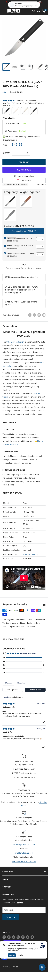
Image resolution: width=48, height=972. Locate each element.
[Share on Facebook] (30, 315)
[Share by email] (44, 315)
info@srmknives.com (24, 853)
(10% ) (24, 231)
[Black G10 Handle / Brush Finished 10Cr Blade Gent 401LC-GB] (33, 111)
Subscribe (10, 917)
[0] (43, 11)
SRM (4, 92)
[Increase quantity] (27, 152)
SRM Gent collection (15, 342)
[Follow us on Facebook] (4, 937)
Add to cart (24, 162)
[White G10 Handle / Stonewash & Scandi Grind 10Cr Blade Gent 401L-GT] (15, 111)
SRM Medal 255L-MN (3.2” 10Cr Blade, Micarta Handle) (21, 246)
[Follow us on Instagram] (18, 937)
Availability (10, 118)
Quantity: (6, 153)
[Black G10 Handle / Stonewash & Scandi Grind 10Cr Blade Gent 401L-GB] (6, 111)
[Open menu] (3, 11)
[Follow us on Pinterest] (23, 937)
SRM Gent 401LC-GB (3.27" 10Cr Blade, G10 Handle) (25, 238)
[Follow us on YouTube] (27, 937)
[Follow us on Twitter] (9, 937)
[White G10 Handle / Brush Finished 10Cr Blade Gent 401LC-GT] (24, 111)
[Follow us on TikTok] (32, 937)
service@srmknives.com (24, 844)
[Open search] (33, 11)
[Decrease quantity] (14, 152)
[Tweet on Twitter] (39, 315)
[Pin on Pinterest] (34, 315)
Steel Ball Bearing (30, 554)
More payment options (24, 176)
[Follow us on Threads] (13, 937)
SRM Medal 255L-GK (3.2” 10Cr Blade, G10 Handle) (21, 253)
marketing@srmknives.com (24, 861)
